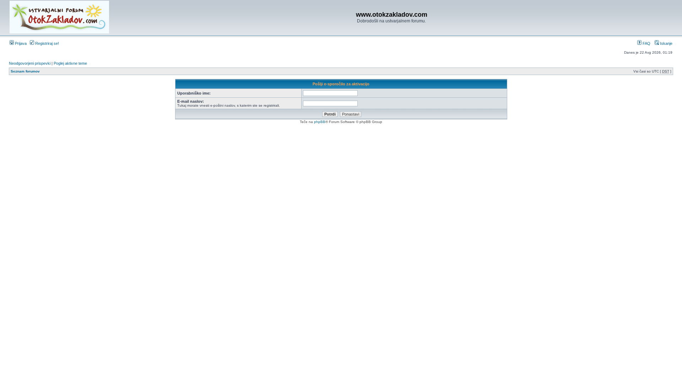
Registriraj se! (46, 43)
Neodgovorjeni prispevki (29, 63)
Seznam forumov (25, 71)
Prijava (20, 43)
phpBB (319, 122)
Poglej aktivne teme (70, 63)
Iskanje (665, 43)
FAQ (646, 43)
